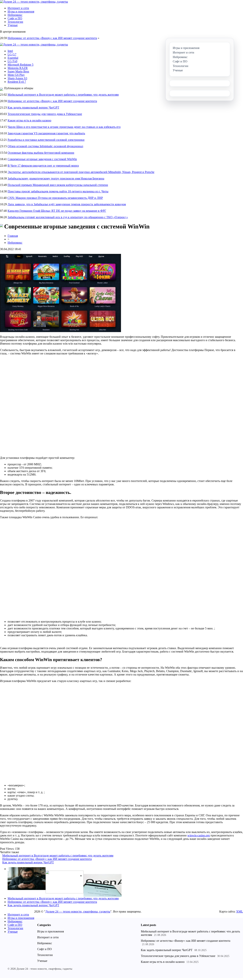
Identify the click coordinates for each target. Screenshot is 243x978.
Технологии (15, 21)
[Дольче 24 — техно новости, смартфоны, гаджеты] (34, 1)
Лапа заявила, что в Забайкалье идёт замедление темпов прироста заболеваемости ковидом (67, 204)
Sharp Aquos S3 (17, 78)
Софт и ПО (15, 18)
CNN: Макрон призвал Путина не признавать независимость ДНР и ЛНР (55, 197)
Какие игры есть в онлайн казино (29, 120)
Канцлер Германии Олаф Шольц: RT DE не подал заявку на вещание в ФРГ (57, 210)
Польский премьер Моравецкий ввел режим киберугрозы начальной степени (58, 185)
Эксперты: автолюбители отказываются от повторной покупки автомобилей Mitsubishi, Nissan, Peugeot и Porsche (81, 172)
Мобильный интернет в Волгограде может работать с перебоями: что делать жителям (63, 94)
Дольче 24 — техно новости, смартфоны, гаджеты (77, 911)
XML (239, 911)
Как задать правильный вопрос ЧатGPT (33, 107)
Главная (13, 235)
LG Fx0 (12, 61)
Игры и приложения (21, 11)
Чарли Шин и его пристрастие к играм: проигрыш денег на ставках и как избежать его (64, 126)
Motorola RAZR (18, 68)
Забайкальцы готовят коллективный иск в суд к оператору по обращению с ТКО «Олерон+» (68, 217)
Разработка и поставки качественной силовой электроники (46, 139)
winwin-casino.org (198, 835)
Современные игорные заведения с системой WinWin (42, 159)
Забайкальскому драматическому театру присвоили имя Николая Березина (56, 178)
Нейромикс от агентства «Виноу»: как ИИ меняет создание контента (52, 38)
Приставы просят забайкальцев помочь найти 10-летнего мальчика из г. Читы (58, 191)
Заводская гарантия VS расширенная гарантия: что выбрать (46, 133)
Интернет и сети (18, 8)
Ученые (13, 25)
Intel (10, 51)
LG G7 (12, 54)
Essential (13, 57)
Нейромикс (15, 15)
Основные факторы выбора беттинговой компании (41, 152)
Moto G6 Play (16, 74)
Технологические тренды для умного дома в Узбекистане (45, 114)
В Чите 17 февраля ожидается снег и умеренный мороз (43, 165)
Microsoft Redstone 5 (20, 64)
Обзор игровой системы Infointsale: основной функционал (45, 146)
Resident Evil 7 (17, 81)
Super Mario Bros (18, 71)
